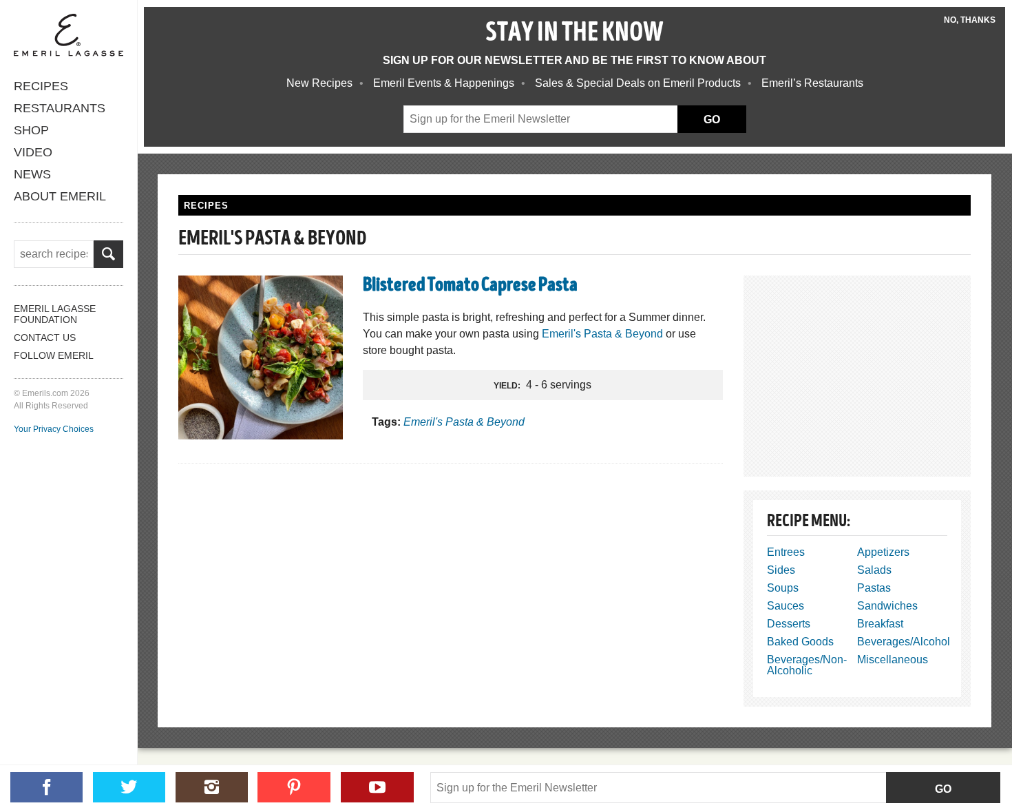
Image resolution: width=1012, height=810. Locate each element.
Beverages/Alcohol (903, 641)
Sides (781, 570)
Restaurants (59, 108)
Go (943, 789)
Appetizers (883, 552)
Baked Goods (800, 641)
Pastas (874, 588)
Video (33, 152)
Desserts (788, 624)
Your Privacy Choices (54, 429)
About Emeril (60, 196)
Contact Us (45, 337)
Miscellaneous (892, 659)
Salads (874, 570)
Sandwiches (887, 606)
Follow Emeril (54, 355)
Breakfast (880, 624)
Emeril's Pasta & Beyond (602, 334)
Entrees (786, 552)
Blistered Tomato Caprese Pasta (470, 286)
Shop (31, 130)
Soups (783, 588)
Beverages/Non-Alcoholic (807, 665)
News (32, 174)
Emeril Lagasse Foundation (55, 314)
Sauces (785, 606)
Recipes (41, 86)
